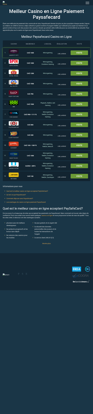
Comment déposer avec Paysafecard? (19, 198)
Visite (79, 53)
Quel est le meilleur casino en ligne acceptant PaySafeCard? (27, 191)
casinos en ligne (47, 215)
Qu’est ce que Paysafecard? (16, 195)
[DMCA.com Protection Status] (76, 269)
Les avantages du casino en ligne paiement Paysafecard (26, 202)
